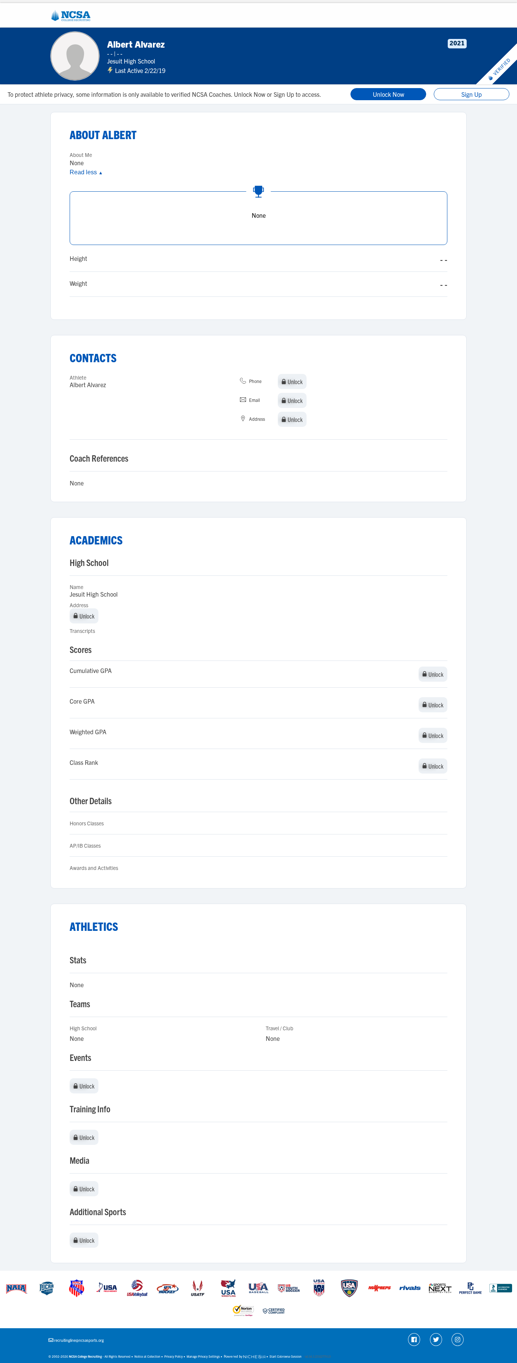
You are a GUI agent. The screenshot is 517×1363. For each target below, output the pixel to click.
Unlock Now (388, 94)
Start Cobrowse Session (285, 1356)
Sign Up (471, 94)
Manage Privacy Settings (203, 1356)
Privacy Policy (173, 1356)
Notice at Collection (147, 1356)
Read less (86, 172)
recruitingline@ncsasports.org (79, 1340)
